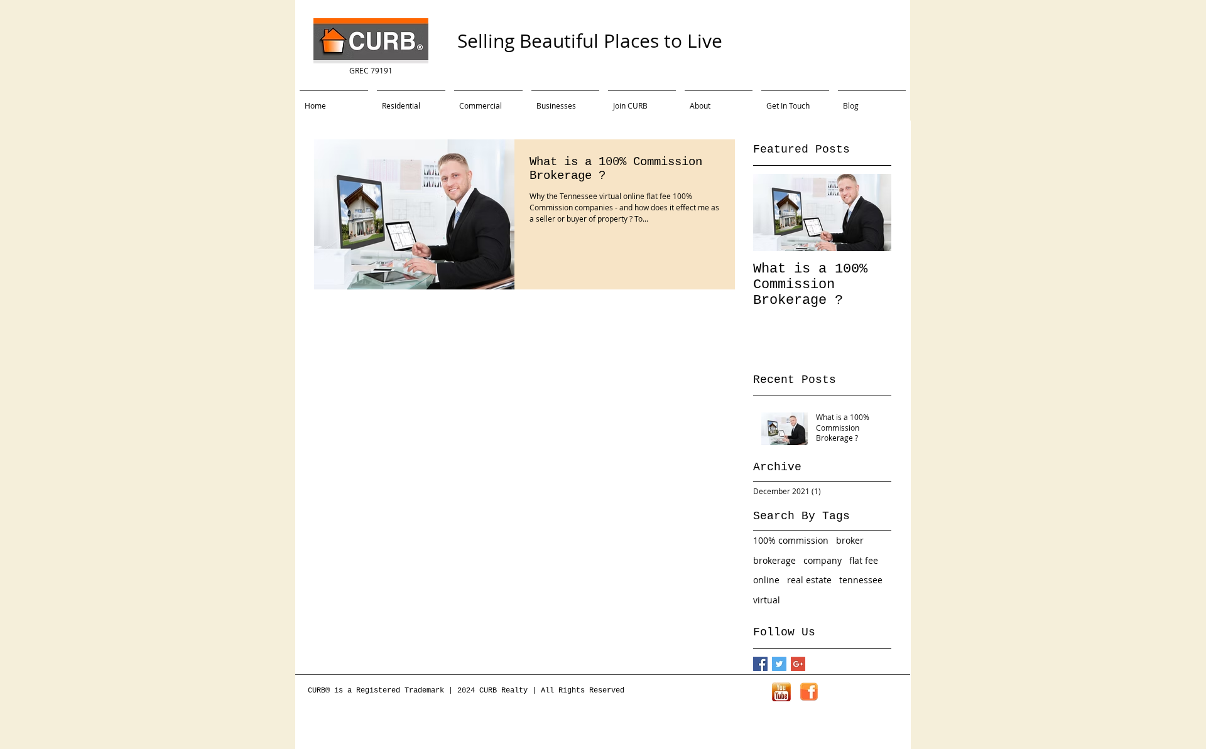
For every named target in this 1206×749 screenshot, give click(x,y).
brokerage (774, 560)
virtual (766, 600)
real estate (809, 580)
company (822, 560)
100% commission (790, 540)
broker (850, 540)
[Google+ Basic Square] (798, 664)
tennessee (861, 580)
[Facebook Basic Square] (760, 664)
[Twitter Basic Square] (779, 664)
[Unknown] (781, 691)
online (766, 580)
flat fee (863, 560)
